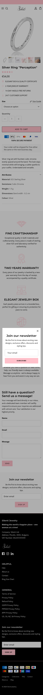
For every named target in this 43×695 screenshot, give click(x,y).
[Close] (37, 331)
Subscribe (21, 361)
